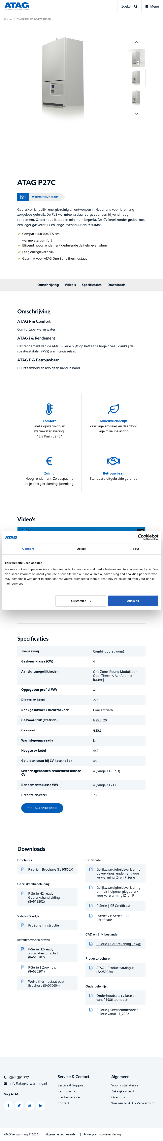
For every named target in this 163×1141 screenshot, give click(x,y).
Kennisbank (66, 1091)
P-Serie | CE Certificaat (113, 905)
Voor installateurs (124, 1085)
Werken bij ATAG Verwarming (133, 1103)
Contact (63, 1103)
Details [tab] (81, 548)
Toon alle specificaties (42, 808)
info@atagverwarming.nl (28, 1083)
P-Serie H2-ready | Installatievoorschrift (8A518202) (44, 953)
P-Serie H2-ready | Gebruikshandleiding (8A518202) (44, 897)
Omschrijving (48, 285)
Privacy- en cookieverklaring (102, 1134)
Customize (78, 600)
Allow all (133, 600)
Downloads (116, 285)
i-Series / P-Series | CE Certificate (112, 918)
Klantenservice (69, 1097)
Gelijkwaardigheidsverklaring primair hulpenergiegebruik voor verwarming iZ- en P (118, 891)
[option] (65, 77)
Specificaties (92, 285)
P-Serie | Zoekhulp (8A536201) (42, 969)
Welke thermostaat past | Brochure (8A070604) (47, 983)
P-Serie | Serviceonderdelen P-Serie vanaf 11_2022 (117, 1012)
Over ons (118, 1097)
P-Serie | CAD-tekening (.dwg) (118, 944)
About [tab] (134, 548)
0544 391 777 (19, 1077)
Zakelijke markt (122, 1091)
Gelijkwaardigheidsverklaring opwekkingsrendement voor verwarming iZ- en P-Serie (118, 873)
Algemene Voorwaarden (61, 1134)
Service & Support (71, 1085)
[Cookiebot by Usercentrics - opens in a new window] (141, 537)
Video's (70, 285)
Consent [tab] (28, 548)
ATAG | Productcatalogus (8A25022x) (115, 970)
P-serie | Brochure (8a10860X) (50, 869)
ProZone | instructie (43, 925)
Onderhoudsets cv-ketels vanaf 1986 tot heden (115, 997)
